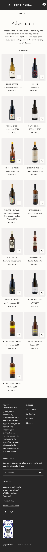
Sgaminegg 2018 (12, 345)
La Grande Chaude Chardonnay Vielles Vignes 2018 (12, 216)
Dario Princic (35, 210)
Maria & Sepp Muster (12, 342)
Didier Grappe (12, 84)
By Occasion (31, 409)
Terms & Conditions (11, 505)
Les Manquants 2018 (12, 303)
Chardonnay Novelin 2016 (12, 87)
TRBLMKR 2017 (35, 129)
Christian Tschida (35, 168)
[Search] (9, 5)
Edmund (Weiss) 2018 (12, 261)
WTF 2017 (35, 303)
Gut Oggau (12, 258)
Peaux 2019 (34, 345)
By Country (30, 414)
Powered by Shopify (24, 545)
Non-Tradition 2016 (35, 171)
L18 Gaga (35, 87)
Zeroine (35, 84)
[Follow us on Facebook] (6, 512)
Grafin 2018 (12, 387)
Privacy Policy (8, 501)
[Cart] (42, 5)
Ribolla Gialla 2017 (35, 261)
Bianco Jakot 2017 (35, 213)
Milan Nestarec (35, 126)
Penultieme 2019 (12, 129)
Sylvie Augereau (12, 300)
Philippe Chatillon (12, 210)
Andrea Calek (12, 126)
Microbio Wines (12, 168)
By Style (29, 418)
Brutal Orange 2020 (12, 171)
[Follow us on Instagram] (11, 512)
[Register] (40, 472)
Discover (29, 423)
